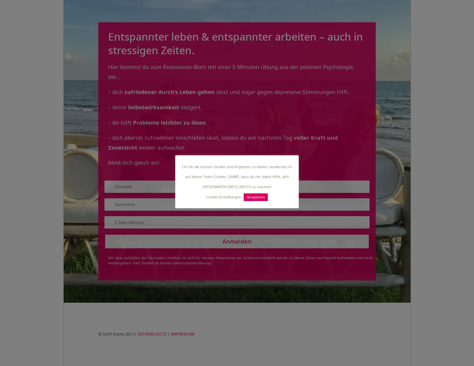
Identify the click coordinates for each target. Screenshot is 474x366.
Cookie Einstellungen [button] (223, 196)
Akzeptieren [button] (256, 197)
